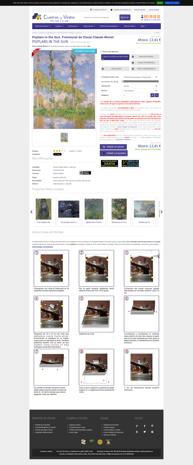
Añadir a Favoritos (116, 153)
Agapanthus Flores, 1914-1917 (70, 223)
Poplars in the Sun (75, 32)
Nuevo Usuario (139, 10)
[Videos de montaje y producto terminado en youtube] (137, 431)
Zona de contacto (110, 435)
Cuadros (58, 26)
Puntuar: (35, 151)
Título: (34, 177)
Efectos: (104, 91)
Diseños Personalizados (108, 26)
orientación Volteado (123, 139)
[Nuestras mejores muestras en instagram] (152, 431)
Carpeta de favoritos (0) (122, 10)
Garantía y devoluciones (44, 432)
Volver (157, 32)
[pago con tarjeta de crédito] (83, 442)
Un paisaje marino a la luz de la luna (45, 223)
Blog (142, 26)
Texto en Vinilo (129, 26)
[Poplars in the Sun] (64, 141)
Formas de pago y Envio (44, 430)
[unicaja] (91, 442)
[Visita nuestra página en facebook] (144, 426)
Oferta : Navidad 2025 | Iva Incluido (148, 43)
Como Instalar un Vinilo (112, 430)
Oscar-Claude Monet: (40, 46)
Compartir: (36, 154)
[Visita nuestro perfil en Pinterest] (152, 426)
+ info (88, 46)
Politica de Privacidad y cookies (80, 430)
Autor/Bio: (36, 167)
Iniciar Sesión (154, 10)
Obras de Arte (88, 26)
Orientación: (105, 86)
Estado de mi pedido (42, 425)
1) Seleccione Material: (109, 52)
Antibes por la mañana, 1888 (120, 223)
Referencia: (36, 170)
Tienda (34, 32)
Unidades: (105, 95)
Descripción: (37, 181)
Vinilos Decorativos (42, 26)
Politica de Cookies (172, 3)
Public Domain (58, 173)
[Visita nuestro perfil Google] (137, 426)
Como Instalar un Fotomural (113, 432)
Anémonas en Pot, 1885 (95, 223)
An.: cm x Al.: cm (109, 82)
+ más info (72, 167)
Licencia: (35, 173)
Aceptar (160, 3)
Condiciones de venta (77, 427)
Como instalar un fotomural (127, 127)
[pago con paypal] (100, 442)
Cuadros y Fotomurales (47, 32)
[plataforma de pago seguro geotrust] (108, 442)
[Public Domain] (85, 174)
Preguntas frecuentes (111, 425)
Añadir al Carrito (115, 146)
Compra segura (109, 427)
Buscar (125, 17)
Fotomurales (72, 26)
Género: (35, 184)
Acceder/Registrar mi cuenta (45, 427)
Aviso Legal (73, 432)
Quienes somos (75, 425)
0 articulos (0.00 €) (99, 10)
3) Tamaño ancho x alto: (110, 77)
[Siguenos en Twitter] (144, 431)
